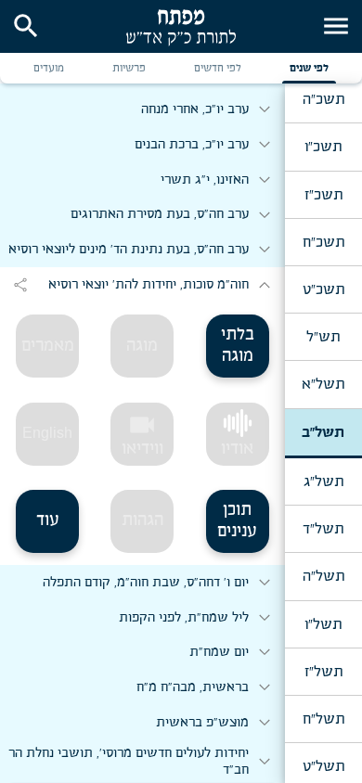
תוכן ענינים (237, 521)
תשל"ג (323, 481)
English (47, 433)
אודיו (237, 449)
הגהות (142, 520)
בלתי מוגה (237, 345)
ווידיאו (142, 434)
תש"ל (323, 336)
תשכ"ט (323, 289)
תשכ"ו (323, 146)
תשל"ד (323, 529)
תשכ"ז (323, 195)
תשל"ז (323, 671)
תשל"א (323, 384)
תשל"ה (323, 576)
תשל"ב (323, 432)
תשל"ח (323, 719)
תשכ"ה (323, 99)
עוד (47, 520)
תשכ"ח (323, 242)
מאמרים (47, 346)
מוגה (142, 346)
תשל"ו (323, 624)
